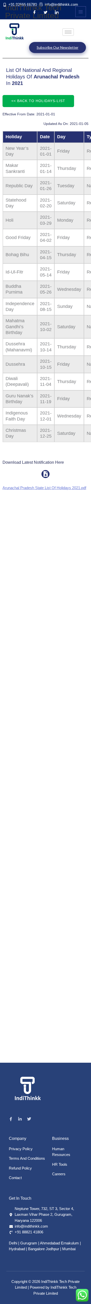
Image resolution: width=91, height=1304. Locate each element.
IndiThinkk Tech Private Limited (33, 11)
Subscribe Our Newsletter (57, 47)
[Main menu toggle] (80, 11)
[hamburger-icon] (68, 32)
